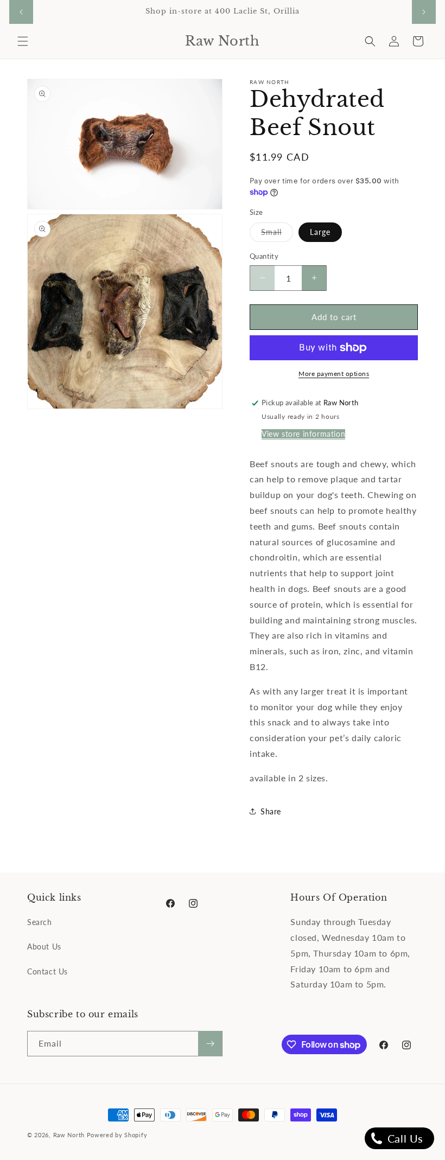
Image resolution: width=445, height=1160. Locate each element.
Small (277, 234)
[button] (23, 41)
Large (320, 232)
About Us (44, 946)
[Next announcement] (424, 12)
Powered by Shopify (117, 1134)
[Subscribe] (210, 1043)
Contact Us (47, 971)
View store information (303, 433)
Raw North (69, 1134)
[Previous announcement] (21, 12)
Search (39, 922)
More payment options (333, 373)
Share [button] (270, 811)
